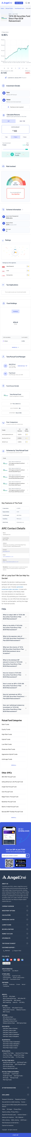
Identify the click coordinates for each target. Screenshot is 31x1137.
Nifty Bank (12, 996)
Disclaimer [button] (5, 1095)
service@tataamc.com (8, 556)
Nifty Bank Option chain (9, 1019)
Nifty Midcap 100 (7, 1000)
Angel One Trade (16, 975)
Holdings (15, 311)
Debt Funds (5, 724)
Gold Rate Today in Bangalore (11, 1036)
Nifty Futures (6, 1007)
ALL (27, 68)
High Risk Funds (7, 734)
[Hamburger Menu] (29, 3)
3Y (19, 68)
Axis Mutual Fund (7, 792)
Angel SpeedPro (7, 977)
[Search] (26, 3)
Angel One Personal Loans (9, 1114)
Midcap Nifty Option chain (10, 1021)
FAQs (3, 1109)
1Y (15, 68)
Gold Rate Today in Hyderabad (11, 1034)
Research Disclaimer (7, 1099)
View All (13, 765)
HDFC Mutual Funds (20, 1064)
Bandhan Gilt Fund (6, 438)
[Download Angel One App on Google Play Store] (20, 861)
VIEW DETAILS (21, 366)
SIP (9, 121)
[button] (15, 617)
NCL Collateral (19, 1117)
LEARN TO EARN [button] (6, 925)
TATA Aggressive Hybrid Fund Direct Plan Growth (17, 464)
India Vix (15, 1002)
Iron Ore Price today (8, 1057)
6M (11, 68)
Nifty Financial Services (9, 998)
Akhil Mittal (12, 364)
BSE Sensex (17, 1000)
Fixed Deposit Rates (15, 979)
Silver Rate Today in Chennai (10, 1045)
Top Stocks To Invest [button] (9, 943)
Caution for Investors (7, 1125)
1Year (6, 137)
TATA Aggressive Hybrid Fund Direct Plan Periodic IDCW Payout (17, 484)
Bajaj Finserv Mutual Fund (10, 797)
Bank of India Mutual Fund (10, 806)
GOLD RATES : (6, 1026)
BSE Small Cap (7, 1002)
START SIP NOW (18, 2)
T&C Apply (9, 1109)
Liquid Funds (15, 1073)
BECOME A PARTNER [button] (8, 929)
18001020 (7, 950)
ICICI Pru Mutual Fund (8, 1066)
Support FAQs (17, 950)
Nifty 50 (5, 996)
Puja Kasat (12, 373)
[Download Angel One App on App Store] (20, 865)
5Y (23, 68)
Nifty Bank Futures (17, 1007)
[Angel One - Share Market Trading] (6, 3)
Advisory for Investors (8, 1117)
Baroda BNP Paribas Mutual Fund (12, 811)
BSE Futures (6, 1011)
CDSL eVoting (6, 1120)
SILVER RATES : (6, 1039)
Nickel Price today (19, 1055)
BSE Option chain (21, 1023)
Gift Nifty (21, 1002)
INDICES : (4, 994)
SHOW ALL (14, 347)
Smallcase (11, 984)
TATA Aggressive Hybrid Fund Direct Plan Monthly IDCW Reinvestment (17, 477)
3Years (15, 137)
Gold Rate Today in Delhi (9, 1030)
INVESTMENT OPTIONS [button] (8, 910)
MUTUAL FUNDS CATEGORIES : (10, 1071)
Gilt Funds (5, 1077)
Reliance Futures (21, 1009)
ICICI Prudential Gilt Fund (7, 434)
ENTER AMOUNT (15, 127)
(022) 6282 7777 (6, 551)
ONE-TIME (22, 121)
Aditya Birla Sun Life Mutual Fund (12, 782)
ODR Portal (23, 1120)
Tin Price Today (20, 1057)
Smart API (5, 979)
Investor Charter (22, 1114)
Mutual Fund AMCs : (8, 1060)
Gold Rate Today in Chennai (10, 1032)
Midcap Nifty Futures (8, 1009)
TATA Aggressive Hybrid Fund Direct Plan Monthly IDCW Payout (17, 470)
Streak (18, 984)
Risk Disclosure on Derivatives (10, 1122)
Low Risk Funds (7, 744)
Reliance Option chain (9, 1023)
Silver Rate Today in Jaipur (10, 1047)
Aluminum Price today (22, 1053)
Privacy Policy (17, 1109)
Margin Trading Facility (18, 977)
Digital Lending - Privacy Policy (10, 1112)
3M (8, 68)
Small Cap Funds (7, 1075)
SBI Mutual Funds (21, 1062)
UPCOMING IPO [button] (6, 938)
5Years (24, 137)
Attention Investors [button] (9, 1088)
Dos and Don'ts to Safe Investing (11, 1102)
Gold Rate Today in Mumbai (10, 1028)
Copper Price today (8, 1053)
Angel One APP (6, 975)
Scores (23, 1102)
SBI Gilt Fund (5, 441)
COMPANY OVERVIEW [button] (8, 906)
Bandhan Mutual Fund (9, 802)
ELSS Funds (6, 1073)
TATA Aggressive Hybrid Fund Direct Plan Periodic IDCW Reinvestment (17, 491)
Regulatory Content (20, 1099)
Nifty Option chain (8, 1017)
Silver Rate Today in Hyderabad (11, 1041)
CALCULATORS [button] (6, 915)
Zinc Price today (7, 1055)
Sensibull (5, 984)
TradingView (6, 986)
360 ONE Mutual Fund (9, 777)
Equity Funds (6, 729)
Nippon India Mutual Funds (10, 1068)
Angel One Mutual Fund (9, 787)
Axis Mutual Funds (8, 1064)
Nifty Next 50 (21, 998)
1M (4, 68)
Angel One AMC (6, 970)
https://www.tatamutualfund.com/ (10, 561)
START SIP (15, 1135)
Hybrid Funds (6, 739)
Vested (23, 984)
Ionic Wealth (15, 970)
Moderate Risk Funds (8, 749)
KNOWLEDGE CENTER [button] (8, 919)
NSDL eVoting (15, 1120)
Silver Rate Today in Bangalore (11, 1043)
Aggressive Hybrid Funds (9, 754)
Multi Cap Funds (7, 1079)
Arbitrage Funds (7, 759)
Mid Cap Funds (14, 1077)
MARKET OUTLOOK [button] (7, 933)
